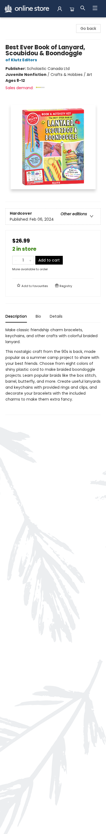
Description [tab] (16, 316)
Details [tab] (56, 316)
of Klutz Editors (21, 60)
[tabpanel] (53, 371)
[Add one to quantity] (30, 260)
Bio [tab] (38, 316)
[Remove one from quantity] (16, 260)
